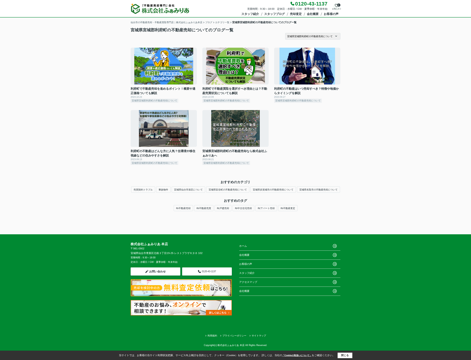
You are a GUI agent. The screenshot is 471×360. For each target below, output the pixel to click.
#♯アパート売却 (266, 208)
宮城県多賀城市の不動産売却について (273, 189)
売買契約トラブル (143, 189)
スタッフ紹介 (250, 13)
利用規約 (212, 335)
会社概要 (313, 13)
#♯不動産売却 (183, 208)
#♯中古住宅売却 (243, 208)
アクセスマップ (248, 281)
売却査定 (296, 13)
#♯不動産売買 (203, 208)
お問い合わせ (157, 271)
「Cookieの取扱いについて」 (297, 355)
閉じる (345, 355)
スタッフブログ (274, 13)
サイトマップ (259, 335)
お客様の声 (331, 13)
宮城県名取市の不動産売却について (318, 189)
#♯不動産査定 (288, 208)
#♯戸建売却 (223, 208)
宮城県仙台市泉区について (188, 189)
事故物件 (163, 189)
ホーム (243, 245)
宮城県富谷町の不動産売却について (228, 189)
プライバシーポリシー (234, 335)
